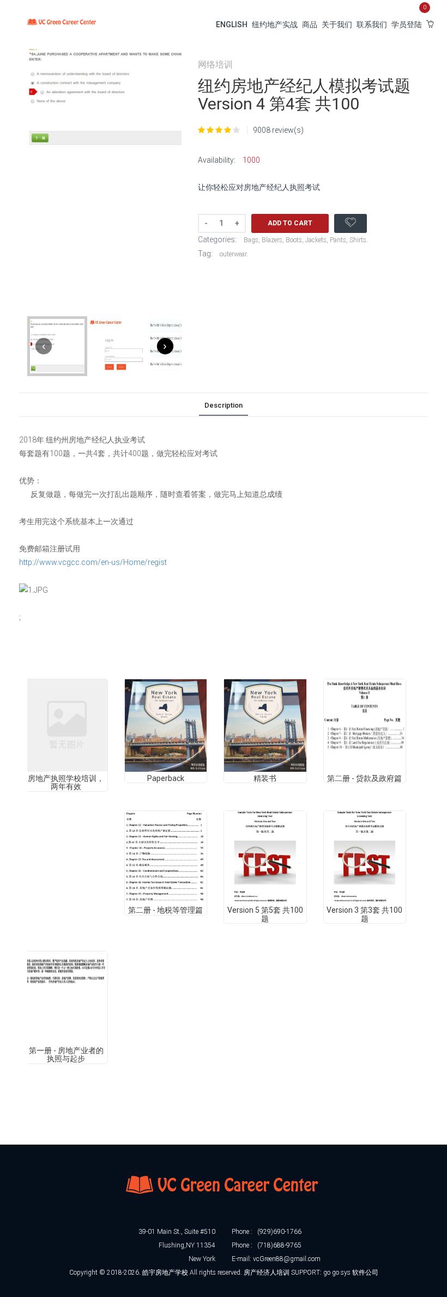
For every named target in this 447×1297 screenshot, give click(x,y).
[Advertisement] (225, 1115)
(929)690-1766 (279, 1231)
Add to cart (290, 223)
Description (223, 405)
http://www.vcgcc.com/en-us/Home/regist (93, 562)
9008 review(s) (278, 130)
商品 (309, 24)
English (231, 24)
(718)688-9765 (279, 1245)
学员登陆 (406, 24)
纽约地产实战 (275, 24)
